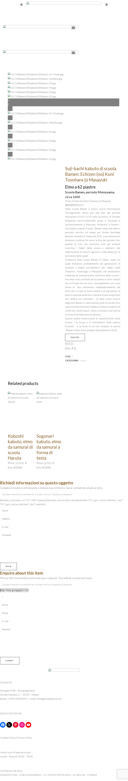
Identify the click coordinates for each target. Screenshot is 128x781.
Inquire (75, 337)
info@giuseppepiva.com (49, 698)
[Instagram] (22, 725)
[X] (9, 725)
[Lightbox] (64, 108)
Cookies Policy (7, 737)
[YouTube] (28, 725)
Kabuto (83, 360)
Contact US (6, 682)
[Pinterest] (15, 725)
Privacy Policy (24, 737)
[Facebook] (3, 725)
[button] (73, 27)
